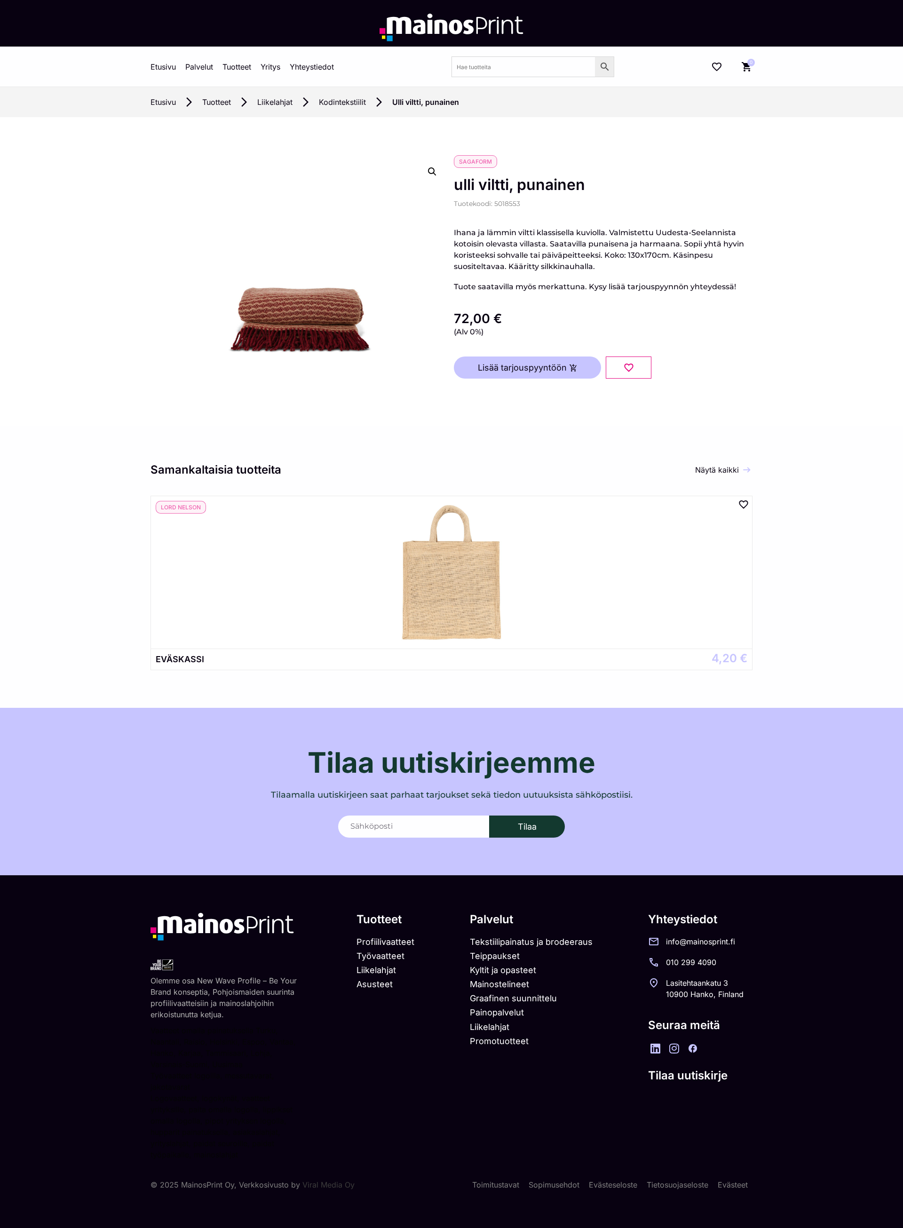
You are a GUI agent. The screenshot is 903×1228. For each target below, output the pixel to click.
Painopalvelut (497, 1012)
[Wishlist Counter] (716, 66)
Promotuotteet (499, 1041)
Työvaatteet (380, 956)
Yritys (270, 66)
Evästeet (733, 1184)
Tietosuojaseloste (677, 1184)
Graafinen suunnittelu (513, 998)
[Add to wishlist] (628, 368)
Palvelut (199, 66)
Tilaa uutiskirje (688, 1075)
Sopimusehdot (554, 1184)
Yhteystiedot (312, 66)
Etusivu (163, 66)
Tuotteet (236, 66)
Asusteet (374, 984)
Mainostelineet (499, 984)
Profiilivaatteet (385, 942)
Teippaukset (495, 956)
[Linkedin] (655, 1048)
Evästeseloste (613, 1184)
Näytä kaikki (717, 470)
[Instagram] (674, 1048)
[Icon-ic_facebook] (693, 1048)
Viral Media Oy (328, 1184)
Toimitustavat (495, 1184)
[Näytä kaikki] (746, 469)
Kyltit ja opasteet (503, 970)
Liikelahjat (275, 102)
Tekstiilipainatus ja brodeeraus (531, 942)
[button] (432, 171)
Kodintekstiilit (342, 102)
